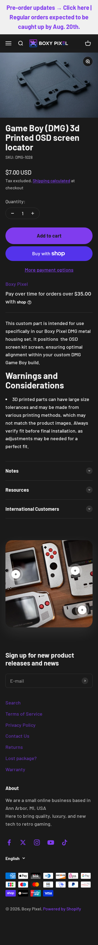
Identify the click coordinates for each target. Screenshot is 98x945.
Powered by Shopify (62, 908)
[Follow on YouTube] (50, 842)
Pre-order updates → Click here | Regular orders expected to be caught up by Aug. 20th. (49, 17)
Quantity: (15, 201)
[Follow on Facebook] (9, 842)
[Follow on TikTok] (64, 842)
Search (13, 703)
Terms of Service (23, 714)
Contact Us (17, 736)
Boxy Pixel (16, 284)
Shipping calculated (51, 180)
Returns (14, 747)
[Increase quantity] (32, 213)
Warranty (15, 769)
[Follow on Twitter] (23, 842)
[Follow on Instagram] (37, 842)
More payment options (49, 270)
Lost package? (21, 758)
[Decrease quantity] (12, 213)
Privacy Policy (20, 725)
